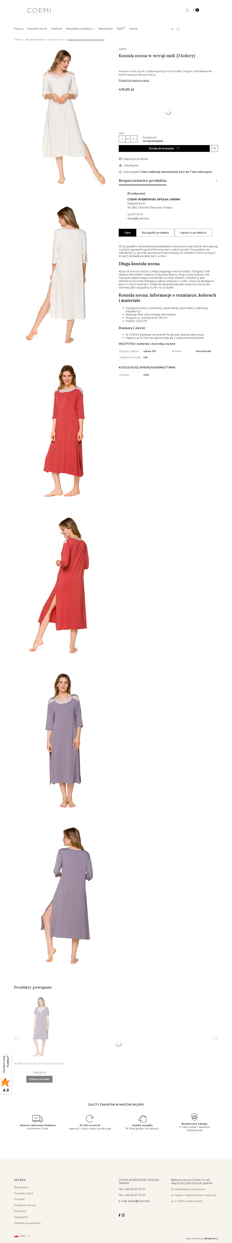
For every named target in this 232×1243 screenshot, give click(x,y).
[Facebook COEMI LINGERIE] (119, 1215)
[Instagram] (123, 1215)
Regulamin (21, 1217)
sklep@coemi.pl (138, 218)
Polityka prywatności (27, 1223)
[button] (179, 29)
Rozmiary (20, 1211)
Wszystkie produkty (35, 39)
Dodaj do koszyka (161, 148)
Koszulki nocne (56, 39)
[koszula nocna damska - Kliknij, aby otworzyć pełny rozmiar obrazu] (63, 119)
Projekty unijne (23, 1193)
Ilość (121, 133)
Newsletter (21, 1187)
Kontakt (19, 1199)
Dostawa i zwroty (25, 1205)
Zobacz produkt (39, 1079)
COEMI (17, 39)
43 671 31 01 (135, 214)
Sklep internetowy (201, 1238)
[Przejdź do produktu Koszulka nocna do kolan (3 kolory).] (39, 1027)
